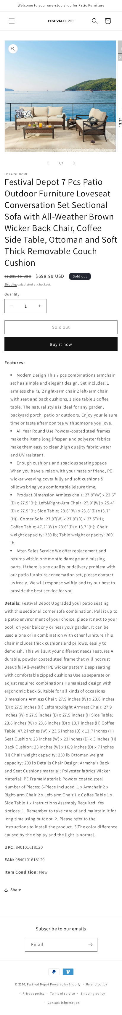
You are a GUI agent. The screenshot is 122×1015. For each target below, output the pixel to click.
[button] (11, 21)
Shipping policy (93, 993)
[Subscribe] (90, 945)
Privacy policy (33, 993)
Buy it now (61, 344)
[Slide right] (74, 163)
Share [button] (15, 889)
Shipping (10, 284)
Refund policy (96, 984)
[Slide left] (47, 163)
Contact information (64, 1003)
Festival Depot (38, 984)
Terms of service (62, 993)
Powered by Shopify (65, 984)
